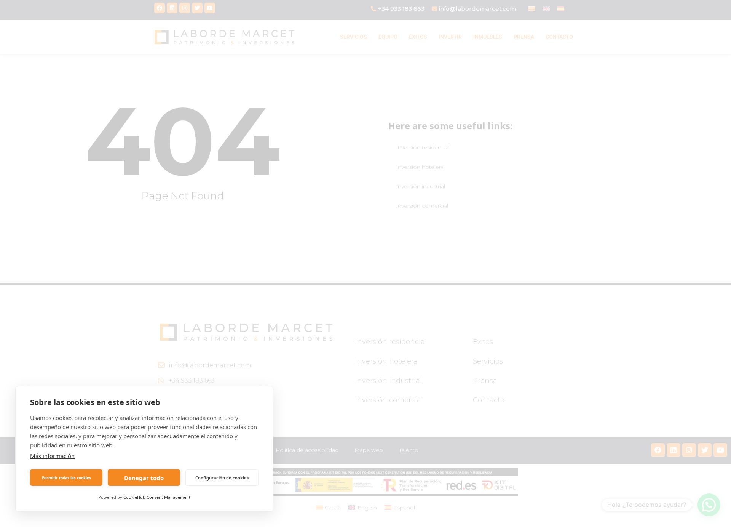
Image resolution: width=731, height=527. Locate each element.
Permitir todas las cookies (66, 478)
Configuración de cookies (222, 478)
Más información (52, 456)
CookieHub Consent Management (156, 497)
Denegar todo (144, 478)
